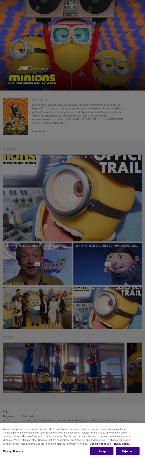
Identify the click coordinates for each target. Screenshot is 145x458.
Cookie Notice (98, 443)
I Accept (101, 451)
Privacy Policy (121, 443)
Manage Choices (13, 451)
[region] (72, 440)
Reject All (127, 451)
